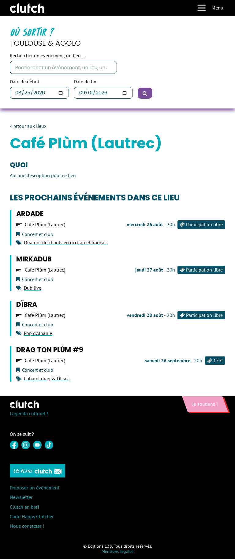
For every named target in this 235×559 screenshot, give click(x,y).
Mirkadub (34, 259)
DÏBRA (26, 304)
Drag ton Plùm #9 (49, 350)
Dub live (32, 288)
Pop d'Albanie (38, 333)
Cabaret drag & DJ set (46, 378)
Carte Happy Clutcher (32, 516)
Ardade (30, 214)
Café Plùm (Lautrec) (45, 224)
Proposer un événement (34, 488)
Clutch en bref (24, 507)
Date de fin (85, 82)
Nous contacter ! (27, 526)
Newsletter (21, 497)
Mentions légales (117, 551)
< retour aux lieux (28, 126)
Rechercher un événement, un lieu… (47, 56)
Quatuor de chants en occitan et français (66, 242)
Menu (217, 8)
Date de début (24, 82)
